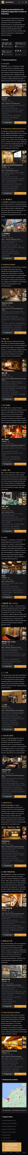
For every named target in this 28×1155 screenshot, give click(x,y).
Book (20, 122)
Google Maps (8, 122)
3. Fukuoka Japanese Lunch (8, 1126)
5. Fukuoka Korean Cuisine (8, 1132)
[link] (14, 100)
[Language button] (26, 2)
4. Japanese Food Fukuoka (8, 1129)
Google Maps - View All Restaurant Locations (15, 1110)
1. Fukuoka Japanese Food (8, 1120)
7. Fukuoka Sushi (5, 1138)
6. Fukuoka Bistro (6, 1135)
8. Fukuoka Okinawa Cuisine (9, 1141)
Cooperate (4, 1152)
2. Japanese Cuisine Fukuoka (9, 1123)
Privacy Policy (17, 1153)
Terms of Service (11, 1153)
